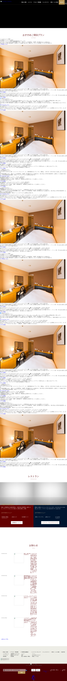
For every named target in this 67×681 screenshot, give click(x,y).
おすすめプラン (5, 187)
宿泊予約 (61, 2)
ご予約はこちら (4, 44)
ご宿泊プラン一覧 (46, 672)
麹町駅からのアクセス (15, 655)
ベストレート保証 (6, 39)
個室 (22, 655)
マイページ (33, 678)
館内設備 (4, 656)
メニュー (22, 653)
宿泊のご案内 (24, 2)
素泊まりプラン (5, 98)
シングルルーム (6, 653)
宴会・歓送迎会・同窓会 (25, 656)
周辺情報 (12, 656)
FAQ (33, 679)
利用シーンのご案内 (54, 2)
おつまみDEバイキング (36, 655)
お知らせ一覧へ (5, 639)
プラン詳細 (2, 92)
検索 (22, 672)
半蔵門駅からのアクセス (15, 653)
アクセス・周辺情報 (37, 2)
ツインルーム (5, 655)
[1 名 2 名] (33, 670)
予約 (33, 676)
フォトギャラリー (45, 2)
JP (65, 1)
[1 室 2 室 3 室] (38, 670)
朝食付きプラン (5, 169)
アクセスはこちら (5, 104)
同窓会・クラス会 (35, 656)
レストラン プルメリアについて (49, 522)
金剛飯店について (16, 522)
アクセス (33, 677)
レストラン (30, 2)
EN (65, 3)
